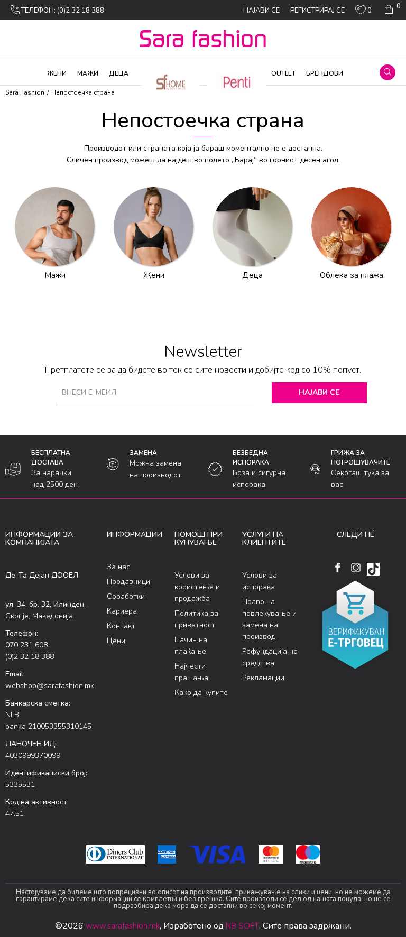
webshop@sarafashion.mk (49, 686)
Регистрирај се (317, 10)
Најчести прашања (191, 672)
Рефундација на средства (270, 657)
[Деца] (252, 226)
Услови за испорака (259, 581)
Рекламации (263, 678)
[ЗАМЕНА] (113, 464)
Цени (116, 641)
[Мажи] (54, 226)
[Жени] (153, 226)
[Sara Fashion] (203, 38)
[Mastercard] (271, 854)
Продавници (128, 582)
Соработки (126, 596)
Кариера (122, 611)
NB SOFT (242, 926)
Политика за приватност (196, 619)
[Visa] (217, 854)
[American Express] (167, 854)
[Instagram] (355, 568)
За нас (118, 567)
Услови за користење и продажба (197, 587)
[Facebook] (337, 568)
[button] (387, 72)
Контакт (121, 626)
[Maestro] (308, 854)
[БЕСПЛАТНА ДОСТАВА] (13, 469)
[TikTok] (373, 569)
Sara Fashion (24, 92)
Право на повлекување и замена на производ (269, 619)
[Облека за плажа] (351, 226)
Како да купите (201, 693)
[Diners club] (115, 854)
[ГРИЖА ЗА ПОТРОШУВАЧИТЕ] (315, 469)
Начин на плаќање (190, 645)
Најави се (319, 392)
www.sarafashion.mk (123, 926)
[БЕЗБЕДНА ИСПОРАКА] (215, 469)
